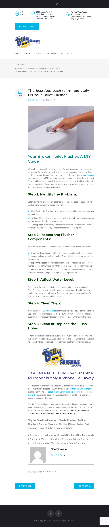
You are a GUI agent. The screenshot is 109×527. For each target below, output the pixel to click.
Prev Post (26, 486)
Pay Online (28, 27)
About (27, 53)
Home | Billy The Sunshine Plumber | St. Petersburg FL (37, 68)
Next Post (83, 486)
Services (39, 53)
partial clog (50, 311)
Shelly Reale (34, 100)
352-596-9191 (77, 19)
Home (18, 53)
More (69, 53)
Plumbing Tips (55, 53)
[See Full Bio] (64, 455)
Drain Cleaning (46, 100)
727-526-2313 (78, 14)
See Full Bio (57, 455)
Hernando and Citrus (49, 410)
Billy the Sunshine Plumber (79, 389)
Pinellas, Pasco (34, 410)
